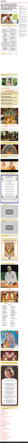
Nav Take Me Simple (3, 427)
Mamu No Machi (3, 433)
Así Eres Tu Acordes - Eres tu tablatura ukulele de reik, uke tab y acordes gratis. (22, 12)
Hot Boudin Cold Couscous (4, 412)
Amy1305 (2, 418)
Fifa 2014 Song (2, 415)
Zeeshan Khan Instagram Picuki (5, 438)
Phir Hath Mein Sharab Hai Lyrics (5, 434)
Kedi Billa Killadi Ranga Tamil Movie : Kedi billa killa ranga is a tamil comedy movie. (23, 22)
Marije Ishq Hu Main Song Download (5, 437)
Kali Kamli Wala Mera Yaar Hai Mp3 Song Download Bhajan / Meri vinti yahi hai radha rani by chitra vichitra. (23, 19)
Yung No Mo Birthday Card (4, 439)
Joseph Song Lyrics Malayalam (4, 413)
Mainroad (17, 442)
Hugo (15, 442)
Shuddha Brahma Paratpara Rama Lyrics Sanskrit (7, 416)
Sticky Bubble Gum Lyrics (4, 440)
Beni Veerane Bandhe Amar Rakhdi (5, 423)
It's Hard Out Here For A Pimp (4, 417)
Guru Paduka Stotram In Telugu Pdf (5, 411)
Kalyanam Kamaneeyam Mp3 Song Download (6, 436)
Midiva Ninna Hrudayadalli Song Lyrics (5, 424)
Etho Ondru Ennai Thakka (4, 414)
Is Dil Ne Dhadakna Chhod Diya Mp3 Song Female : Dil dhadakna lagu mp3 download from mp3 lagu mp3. (23, 17)
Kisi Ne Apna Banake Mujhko (4, 435)
